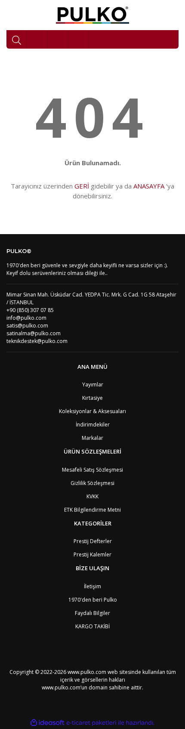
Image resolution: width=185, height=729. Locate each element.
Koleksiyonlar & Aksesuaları (92, 411)
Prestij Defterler (93, 541)
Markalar (92, 438)
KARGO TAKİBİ (92, 626)
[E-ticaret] (91, 723)
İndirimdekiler (93, 424)
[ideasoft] (47, 723)
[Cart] (78, 39)
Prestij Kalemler (92, 554)
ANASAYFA (148, 186)
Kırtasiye (92, 398)
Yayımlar (92, 384)
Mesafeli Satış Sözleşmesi (92, 469)
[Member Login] (58, 39)
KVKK (92, 496)
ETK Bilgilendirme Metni (92, 509)
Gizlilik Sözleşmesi (92, 483)
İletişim (92, 586)
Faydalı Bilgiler (92, 613)
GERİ (81, 186)
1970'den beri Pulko (92, 599)
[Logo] (93, 15)
